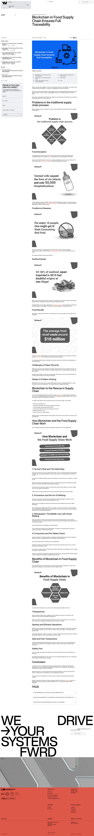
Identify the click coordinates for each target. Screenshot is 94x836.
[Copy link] (73, 37)
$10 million (38, 357)
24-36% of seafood (57, 305)
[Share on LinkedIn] (75, 37)
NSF (49, 156)
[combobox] (12, 96)
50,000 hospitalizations (51, 203)
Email (4, 105)
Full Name (5, 100)
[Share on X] (77, 37)
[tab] (59, 818)
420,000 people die (54, 251)
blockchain (58, 395)
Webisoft (67, 680)
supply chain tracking (45, 161)
